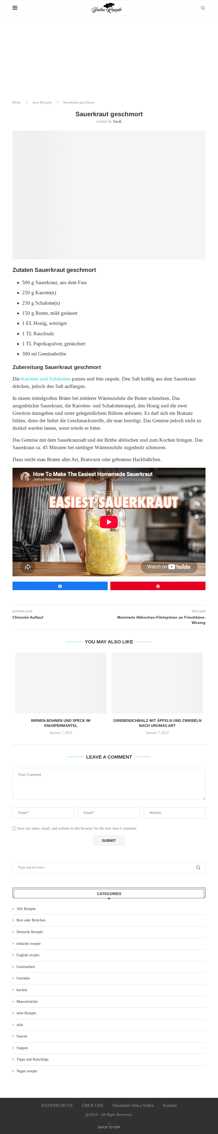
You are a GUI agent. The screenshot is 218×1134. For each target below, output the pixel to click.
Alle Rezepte (26, 909)
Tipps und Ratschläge (32, 1059)
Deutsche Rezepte (29, 932)
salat (19, 1025)
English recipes (27, 955)
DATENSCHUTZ (57, 1105)
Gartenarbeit (25, 967)
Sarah (117, 121)
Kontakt (170, 1105)
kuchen (21, 990)
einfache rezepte (28, 944)
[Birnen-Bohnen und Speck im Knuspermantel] (60, 683)
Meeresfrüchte (27, 1002)
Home (16, 102)
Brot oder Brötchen (30, 920)
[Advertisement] (109, 56)
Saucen (21, 1036)
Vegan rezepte (26, 1071)
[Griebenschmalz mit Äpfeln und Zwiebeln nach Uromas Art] (157, 683)
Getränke (23, 978)
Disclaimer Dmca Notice (133, 1105)
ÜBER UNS (92, 1105)
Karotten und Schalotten (45, 379)
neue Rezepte (42, 102)
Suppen (22, 1048)
